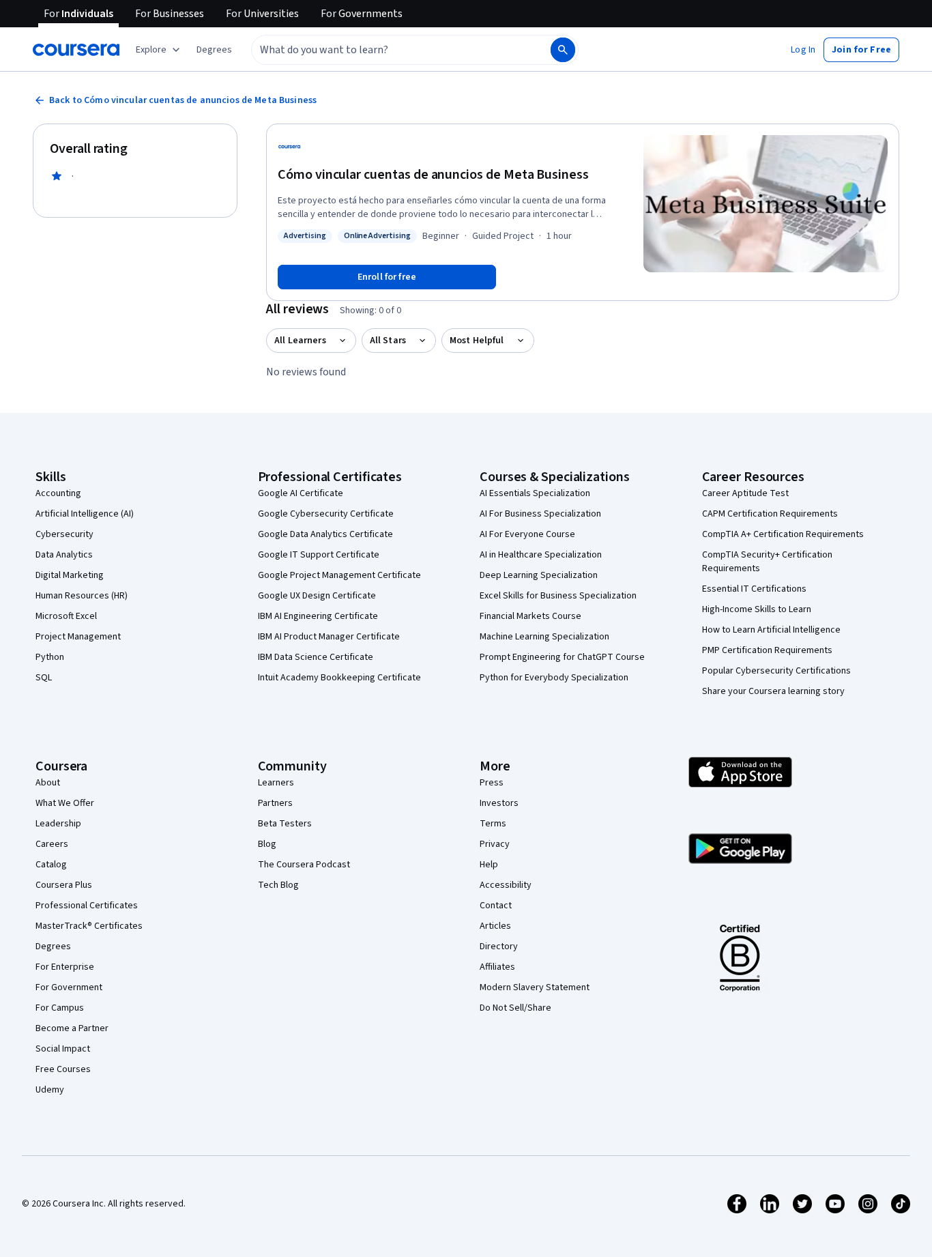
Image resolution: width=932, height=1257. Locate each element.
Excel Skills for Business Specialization (558, 596)
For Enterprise (64, 967)
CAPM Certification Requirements (770, 514)
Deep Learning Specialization (539, 575)
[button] (214, 50)
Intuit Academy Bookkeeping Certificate (339, 677)
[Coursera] (76, 50)
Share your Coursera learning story (773, 691)
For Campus (59, 1008)
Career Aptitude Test (745, 493)
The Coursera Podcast (304, 864)
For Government (68, 987)
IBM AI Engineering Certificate (318, 616)
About (47, 783)
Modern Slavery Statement (534, 987)
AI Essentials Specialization (535, 493)
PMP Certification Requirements (767, 650)
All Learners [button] (300, 340)
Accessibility (505, 885)
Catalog (51, 864)
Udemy (49, 1090)
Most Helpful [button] (477, 340)
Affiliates (497, 967)
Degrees (53, 946)
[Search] (563, 50)
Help (489, 864)
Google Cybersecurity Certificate (326, 514)
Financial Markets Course (530, 616)
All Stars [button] (388, 340)
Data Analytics (64, 555)
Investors (499, 803)
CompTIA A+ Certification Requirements (783, 534)
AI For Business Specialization (540, 514)
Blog (267, 844)
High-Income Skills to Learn (756, 609)
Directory (499, 946)
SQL (43, 677)
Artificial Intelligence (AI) (84, 514)
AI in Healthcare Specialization (541, 555)
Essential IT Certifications (754, 589)
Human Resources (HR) (81, 596)
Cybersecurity (64, 534)
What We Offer (64, 803)
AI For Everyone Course (527, 534)
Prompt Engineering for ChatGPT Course (562, 657)
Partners (275, 803)
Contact (496, 905)
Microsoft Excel (66, 616)
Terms (493, 823)
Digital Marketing (69, 575)
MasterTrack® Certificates (89, 926)
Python (49, 657)
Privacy (495, 844)
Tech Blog (278, 885)
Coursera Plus (63, 885)
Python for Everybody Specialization (554, 677)
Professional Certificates (86, 905)
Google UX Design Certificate (317, 596)
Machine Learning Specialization (544, 637)
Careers (51, 844)
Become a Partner (71, 1028)
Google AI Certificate (300, 493)
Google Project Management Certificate (339, 575)
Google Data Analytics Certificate (325, 534)
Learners (276, 783)
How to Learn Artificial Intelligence (771, 630)
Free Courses (63, 1069)
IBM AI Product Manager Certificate (329, 637)
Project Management (78, 637)
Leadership (58, 823)
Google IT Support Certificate (318, 555)
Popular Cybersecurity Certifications (776, 671)
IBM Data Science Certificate (315, 657)
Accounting (58, 493)
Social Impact (62, 1049)
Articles (495, 926)
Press (492, 783)
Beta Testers (285, 823)
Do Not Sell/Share (515, 1008)
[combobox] (386, 49)
